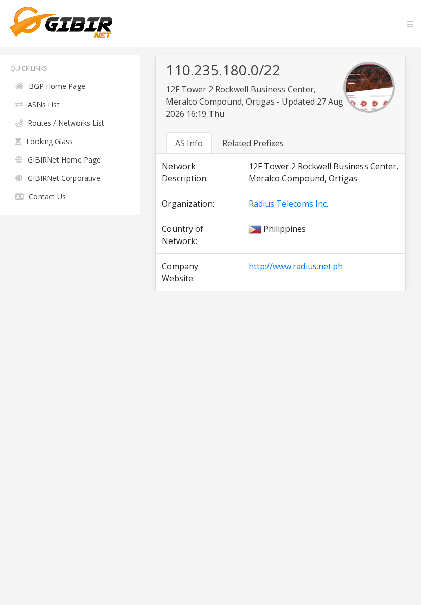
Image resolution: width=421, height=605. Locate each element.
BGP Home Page (57, 86)
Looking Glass (49, 141)
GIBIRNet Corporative (64, 178)
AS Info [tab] (189, 143)
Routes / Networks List (66, 123)
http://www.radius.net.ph (295, 266)
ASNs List (44, 104)
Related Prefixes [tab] (253, 143)
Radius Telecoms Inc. (288, 203)
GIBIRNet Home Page (64, 160)
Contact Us (47, 196)
